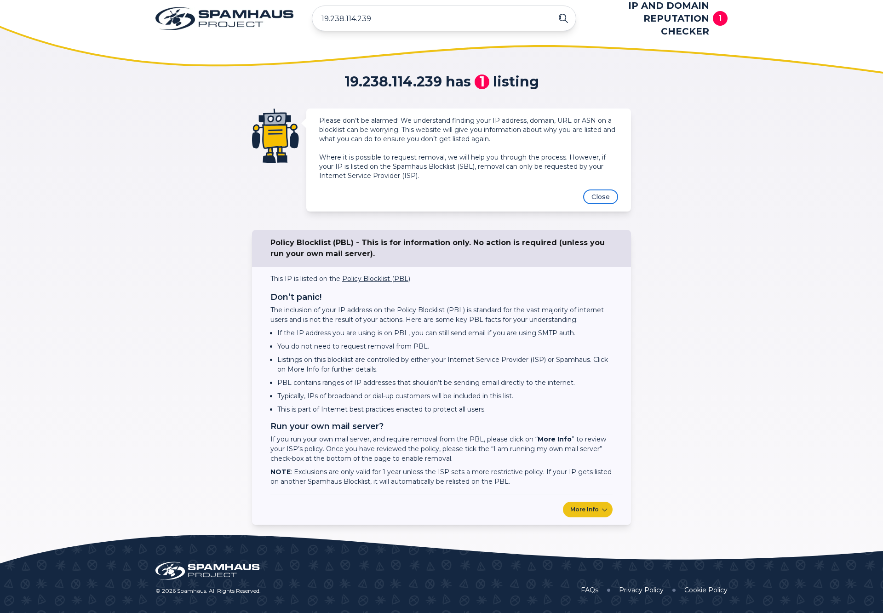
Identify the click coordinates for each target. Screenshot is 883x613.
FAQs (589, 590)
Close (600, 197)
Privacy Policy (641, 590)
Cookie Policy (706, 590)
